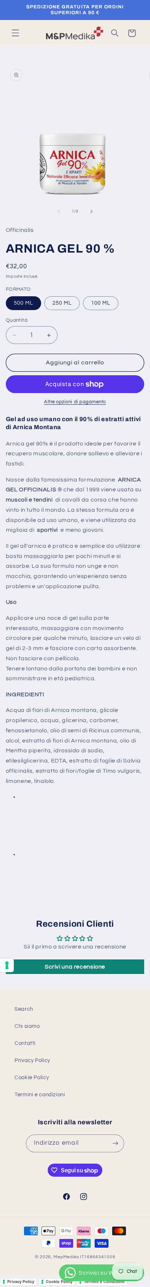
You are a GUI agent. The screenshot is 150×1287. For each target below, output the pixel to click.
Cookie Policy (32, 1077)
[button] (15, 33)
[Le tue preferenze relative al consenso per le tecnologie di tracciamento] (7, 965)
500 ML (23, 303)
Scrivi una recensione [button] (75, 967)
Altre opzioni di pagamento (75, 402)
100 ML (100, 303)
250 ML (62, 303)
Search (24, 1009)
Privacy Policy (32, 1060)
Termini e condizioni (40, 1094)
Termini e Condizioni (104, 1281)
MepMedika (66, 1257)
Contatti (25, 1043)
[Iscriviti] (115, 1143)
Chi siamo (27, 1026)
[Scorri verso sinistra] (59, 211)
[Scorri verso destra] (91, 211)
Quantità (16, 320)
